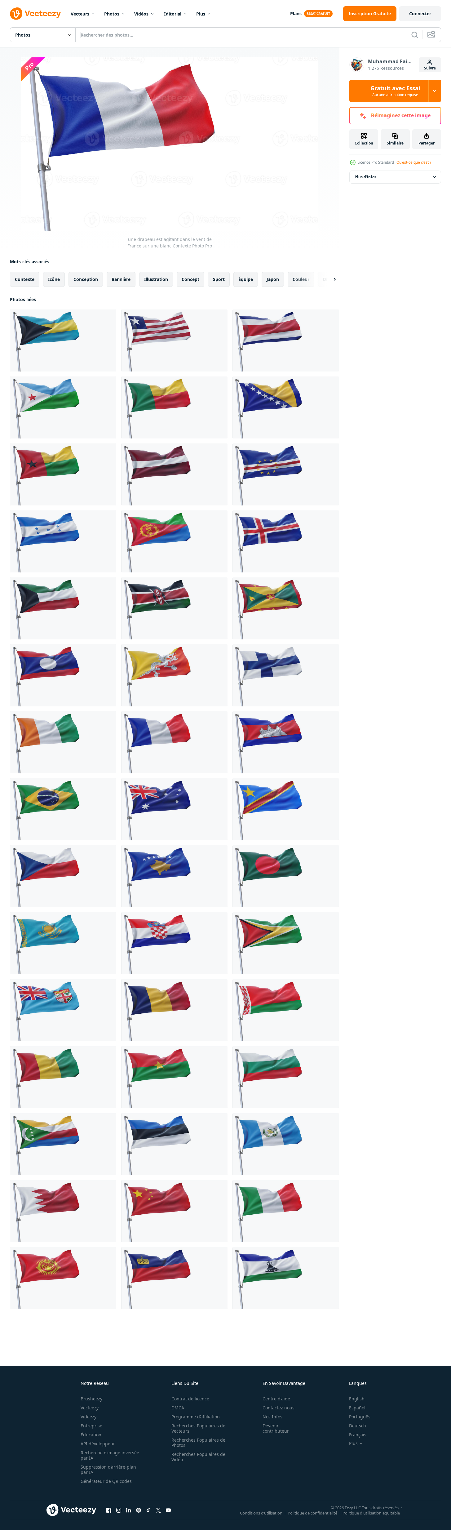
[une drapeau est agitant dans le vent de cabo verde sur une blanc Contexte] (285, 474)
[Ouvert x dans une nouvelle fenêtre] (158, 1509)
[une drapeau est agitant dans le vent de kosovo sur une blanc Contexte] (174, 876)
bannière (121, 279)
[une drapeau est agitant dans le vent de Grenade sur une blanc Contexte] (285, 608)
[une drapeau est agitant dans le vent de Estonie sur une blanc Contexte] (174, 1144)
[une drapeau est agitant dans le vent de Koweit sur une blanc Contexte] (63, 608)
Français (357, 1435)
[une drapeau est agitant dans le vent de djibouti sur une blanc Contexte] (63, 407)
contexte (24, 279)
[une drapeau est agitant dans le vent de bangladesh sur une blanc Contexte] (285, 876)
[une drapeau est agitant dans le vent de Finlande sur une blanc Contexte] (285, 675)
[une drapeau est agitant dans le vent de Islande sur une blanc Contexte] (285, 541)
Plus (200, 14)
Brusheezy (91, 1399)
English (357, 1399)
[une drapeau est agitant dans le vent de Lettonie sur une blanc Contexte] (174, 474)
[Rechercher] (414, 34)
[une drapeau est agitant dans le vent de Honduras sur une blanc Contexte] (63, 541)
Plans (296, 13)
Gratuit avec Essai (395, 90)
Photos (111, 14)
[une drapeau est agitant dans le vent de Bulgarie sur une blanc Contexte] (285, 1077)
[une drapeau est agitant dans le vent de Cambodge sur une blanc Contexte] (285, 742)
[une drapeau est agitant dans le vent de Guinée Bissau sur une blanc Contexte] (63, 474)
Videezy (88, 1417)
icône (54, 279)
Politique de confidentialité (312, 1512)
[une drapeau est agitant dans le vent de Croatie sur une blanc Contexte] (174, 943)
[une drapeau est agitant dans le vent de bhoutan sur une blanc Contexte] (174, 675)
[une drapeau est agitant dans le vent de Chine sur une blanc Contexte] (174, 1211)
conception (85, 279)
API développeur (98, 1444)
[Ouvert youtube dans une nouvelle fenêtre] (168, 1509)
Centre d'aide (276, 1399)
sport (219, 279)
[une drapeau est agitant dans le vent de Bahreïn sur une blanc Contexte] (63, 1211)
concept (190, 279)
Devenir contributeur (276, 1428)
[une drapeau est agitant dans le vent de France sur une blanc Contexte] (174, 742)
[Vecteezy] (35, 13)
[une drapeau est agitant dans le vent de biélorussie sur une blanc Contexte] (285, 1010)
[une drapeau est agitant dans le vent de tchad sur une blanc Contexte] (174, 1010)
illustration (156, 279)
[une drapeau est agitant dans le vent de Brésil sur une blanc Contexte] (63, 809)
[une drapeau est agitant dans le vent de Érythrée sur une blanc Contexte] (174, 541)
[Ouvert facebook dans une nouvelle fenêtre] (108, 1509)
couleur (301, 279)
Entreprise (91, 1426)
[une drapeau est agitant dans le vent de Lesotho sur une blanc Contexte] (285, 1278)
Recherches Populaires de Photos (198, 1442)
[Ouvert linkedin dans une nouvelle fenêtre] (128, 1509)
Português (359, 1417)
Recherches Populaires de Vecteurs (198, 1428)
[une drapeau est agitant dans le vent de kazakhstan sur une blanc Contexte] (63, 943)
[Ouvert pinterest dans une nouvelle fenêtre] (138, 1509)
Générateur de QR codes (106, 1481)
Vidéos (141, 14)
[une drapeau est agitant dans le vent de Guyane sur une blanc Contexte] (285, 943)
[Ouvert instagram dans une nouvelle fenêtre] (118, 1509)
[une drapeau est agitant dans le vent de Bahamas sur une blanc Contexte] (63, 340)
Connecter (420, 13)
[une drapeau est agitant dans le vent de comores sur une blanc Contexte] (63, 1144)
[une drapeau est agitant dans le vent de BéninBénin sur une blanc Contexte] (174, 407)
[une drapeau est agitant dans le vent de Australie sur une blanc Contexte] (174, 809)
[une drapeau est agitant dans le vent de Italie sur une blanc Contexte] (285, 1211)
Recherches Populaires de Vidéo (198, 1456)
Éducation (91, 1435)
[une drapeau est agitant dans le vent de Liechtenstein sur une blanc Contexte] (174, 1278)
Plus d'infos (365, 177)
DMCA (177, 1408)
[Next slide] (329, 279)
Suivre (430, 68)
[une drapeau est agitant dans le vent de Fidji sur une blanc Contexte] (63, 1010)
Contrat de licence (190, 1399)
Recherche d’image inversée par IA (110, 1455)
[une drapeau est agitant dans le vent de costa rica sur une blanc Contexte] (285, 340)
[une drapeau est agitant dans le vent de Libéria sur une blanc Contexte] (174, 340)
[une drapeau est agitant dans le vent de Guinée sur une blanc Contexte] (63, 1077)
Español (357, 1408)
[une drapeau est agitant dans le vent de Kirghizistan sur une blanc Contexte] (63, 1278)
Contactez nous (278, 1408)
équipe (245, 279)
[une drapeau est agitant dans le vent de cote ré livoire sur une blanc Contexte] (63, 742)
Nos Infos (272, 1417)
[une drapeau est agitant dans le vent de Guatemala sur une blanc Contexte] (285, 1144)
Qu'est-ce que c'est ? (413, 162)
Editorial (172, 14)
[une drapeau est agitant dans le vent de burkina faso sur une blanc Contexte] (174, 1077)
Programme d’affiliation (195, 1417)
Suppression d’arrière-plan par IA (108, 1469)
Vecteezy (90, 1408)
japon (273, 279)
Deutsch (357, 1426)
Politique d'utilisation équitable (371, 1512)
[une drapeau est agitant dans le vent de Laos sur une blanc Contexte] (63, 675)
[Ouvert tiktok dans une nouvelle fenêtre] (148, 1509)
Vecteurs (80, 14)
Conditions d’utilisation (261, 1512)
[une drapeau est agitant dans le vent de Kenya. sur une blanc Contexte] (174, 608)
